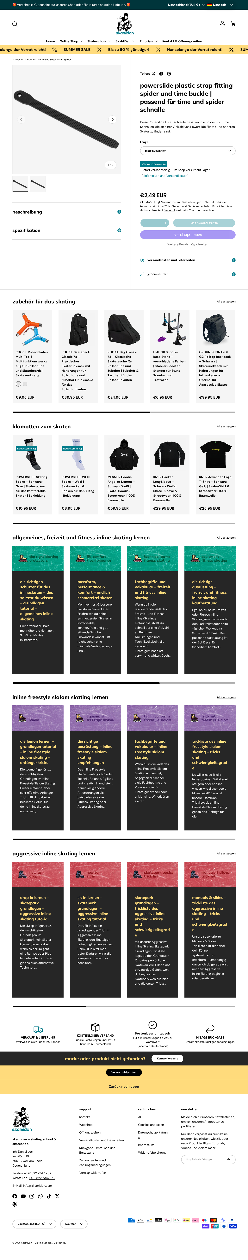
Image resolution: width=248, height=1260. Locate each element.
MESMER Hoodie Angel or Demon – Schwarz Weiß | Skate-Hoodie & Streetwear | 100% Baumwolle (121, 488)
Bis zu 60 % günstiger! (108, 49)
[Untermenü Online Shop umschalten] (81, 41)
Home (50, 41)
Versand (169, 210)
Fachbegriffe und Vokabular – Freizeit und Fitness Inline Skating (152, 589)
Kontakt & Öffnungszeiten (182, 41)
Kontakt (84, 1117)
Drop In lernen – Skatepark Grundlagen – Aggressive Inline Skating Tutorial (35, 908)
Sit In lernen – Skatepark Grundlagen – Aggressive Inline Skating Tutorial (93, 908)
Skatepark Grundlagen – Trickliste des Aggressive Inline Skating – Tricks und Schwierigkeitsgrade (152, 916)
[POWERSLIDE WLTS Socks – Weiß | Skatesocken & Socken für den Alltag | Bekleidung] (78, 454)
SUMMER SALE (56, 49)
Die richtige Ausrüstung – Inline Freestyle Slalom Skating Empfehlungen (95, 752)
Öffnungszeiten (90, 1132)
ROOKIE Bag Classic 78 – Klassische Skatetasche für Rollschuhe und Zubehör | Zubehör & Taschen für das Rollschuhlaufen (123, 366)
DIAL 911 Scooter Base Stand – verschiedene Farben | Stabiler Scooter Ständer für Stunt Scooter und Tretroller (169, 366)
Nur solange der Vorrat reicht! (174, 49)
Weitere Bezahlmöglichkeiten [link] (187, 244)
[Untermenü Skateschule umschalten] (109, 41)
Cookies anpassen (151, 1125)
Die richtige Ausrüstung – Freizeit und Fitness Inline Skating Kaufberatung (209, 592)
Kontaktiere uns (167, 1058)
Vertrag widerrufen (124, 1072)
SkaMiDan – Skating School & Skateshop (43, 1242)
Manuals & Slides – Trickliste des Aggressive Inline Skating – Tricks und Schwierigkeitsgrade (209, 913)
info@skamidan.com (37, 1186)
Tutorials (146, 41)
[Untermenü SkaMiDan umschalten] (133, 41)
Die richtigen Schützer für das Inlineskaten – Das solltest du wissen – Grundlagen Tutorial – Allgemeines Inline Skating (36, 600)
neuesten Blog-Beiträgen (67, 5)
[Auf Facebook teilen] (161, 74)
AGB (141, 1117)
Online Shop (69, 41)
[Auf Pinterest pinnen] (169, 74)
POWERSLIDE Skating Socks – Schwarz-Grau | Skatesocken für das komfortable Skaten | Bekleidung (31, 486)
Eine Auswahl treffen (204, 223)
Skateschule (96, 41)
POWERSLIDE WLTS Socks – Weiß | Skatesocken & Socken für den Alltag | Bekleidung (78, 486)
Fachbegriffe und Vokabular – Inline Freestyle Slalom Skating (151, 749)
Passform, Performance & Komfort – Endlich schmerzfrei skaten (95, 589)
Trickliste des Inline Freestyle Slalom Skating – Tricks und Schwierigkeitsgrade (209, 754)
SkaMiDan (123, 41)
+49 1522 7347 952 (37, 1173)
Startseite (17, 59)
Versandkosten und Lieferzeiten (101, 1140)
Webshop (86, 1125)
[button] (233, 23)
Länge (144, 142)
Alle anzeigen (226, 301)
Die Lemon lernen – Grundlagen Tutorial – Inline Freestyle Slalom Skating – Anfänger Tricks (38, 752)
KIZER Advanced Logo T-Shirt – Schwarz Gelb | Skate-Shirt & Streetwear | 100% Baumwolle (215, 486)
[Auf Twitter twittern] (153, 74)
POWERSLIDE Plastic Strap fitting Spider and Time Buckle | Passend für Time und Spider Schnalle (50, 59)
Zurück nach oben (124, 1086)
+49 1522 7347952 (42, 1178)
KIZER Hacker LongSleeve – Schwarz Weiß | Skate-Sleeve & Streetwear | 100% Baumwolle (167, 488)
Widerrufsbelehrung (152, 1153)
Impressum (146, 1145)
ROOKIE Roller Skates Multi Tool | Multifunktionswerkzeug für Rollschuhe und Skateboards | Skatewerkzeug (32, 363)
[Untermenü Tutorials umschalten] (156, 41)
